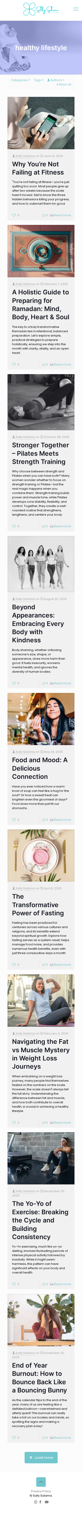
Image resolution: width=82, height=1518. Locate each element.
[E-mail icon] (46, 1502)
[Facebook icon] (40, 1502)
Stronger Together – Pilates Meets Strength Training (40, 453)
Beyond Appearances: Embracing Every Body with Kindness (38, 623)
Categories (19, 80)
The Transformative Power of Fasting (38, 905)
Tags (37, 80)
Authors (56, 80)
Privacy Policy (41, 1491)
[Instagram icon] (35, 1502)
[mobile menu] (76, 9)
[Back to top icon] (41, 1482)
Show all (65, 84)
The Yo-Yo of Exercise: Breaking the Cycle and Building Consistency (40, 1220)
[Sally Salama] (41, 9)
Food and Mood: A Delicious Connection (40, 768)
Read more (62, 215)
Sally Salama (25, 156)
